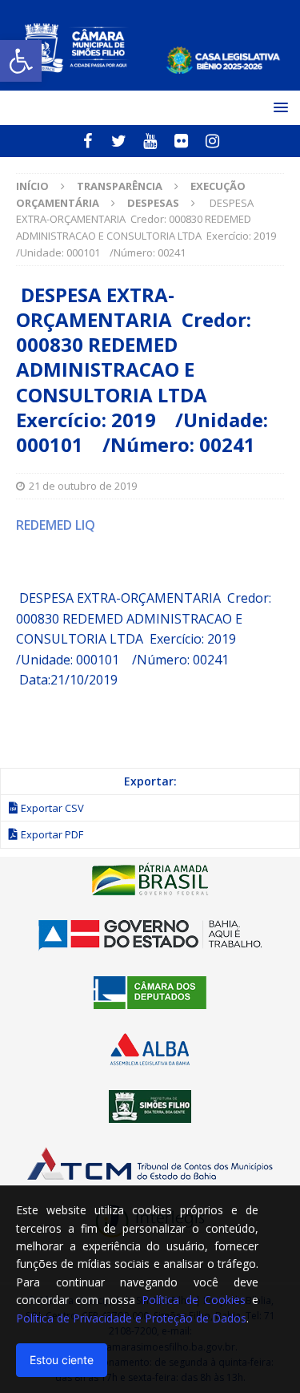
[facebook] (88, 141)
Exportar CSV (52, 808)
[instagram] (212, 141)
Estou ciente (62, 1360)
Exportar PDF (52, 834)
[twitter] (119, 141)
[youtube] (150, 141)
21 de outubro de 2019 (83, 485)
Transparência (119, 186)
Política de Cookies (194, 1299)
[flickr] (181, 141)
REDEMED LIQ (55, 525)
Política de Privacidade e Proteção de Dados (131, 1318)
